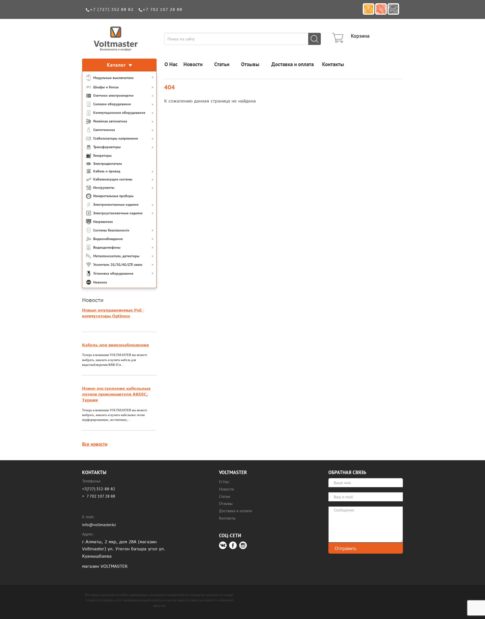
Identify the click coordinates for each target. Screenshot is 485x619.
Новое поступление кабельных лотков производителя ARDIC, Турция (116, 394)
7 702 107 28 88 (101, 496)
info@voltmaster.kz (99, 524)
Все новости (94, 444)
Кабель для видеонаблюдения (115, 345)
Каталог (116, 65)
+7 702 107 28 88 (162, 9)
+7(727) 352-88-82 (98, 488)
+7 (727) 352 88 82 (112, 9)
